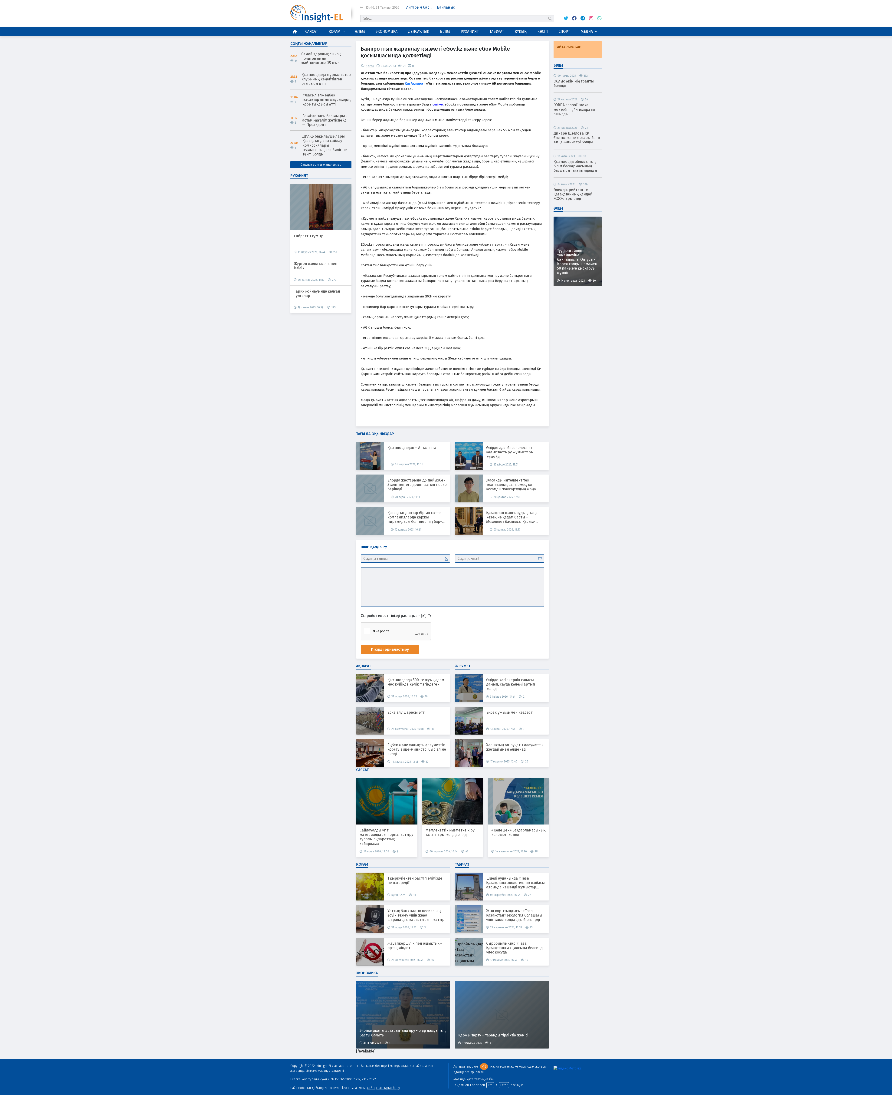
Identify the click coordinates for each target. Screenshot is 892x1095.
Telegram (581, 18)
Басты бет (294, 31)
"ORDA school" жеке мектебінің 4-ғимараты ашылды (574, 109)
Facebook (573, 18)
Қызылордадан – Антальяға (411, 447)
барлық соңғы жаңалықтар (321, 165)
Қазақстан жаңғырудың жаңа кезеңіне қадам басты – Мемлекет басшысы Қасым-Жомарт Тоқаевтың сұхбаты (512, 517)
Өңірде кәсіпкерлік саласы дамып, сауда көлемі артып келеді (510, 684)
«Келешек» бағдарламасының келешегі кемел (518, 832)
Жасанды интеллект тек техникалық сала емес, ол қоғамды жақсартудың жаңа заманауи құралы (511, 484)
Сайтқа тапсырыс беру (383, 1088)
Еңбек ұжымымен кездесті (509, 712)
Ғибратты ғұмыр (308, 236)
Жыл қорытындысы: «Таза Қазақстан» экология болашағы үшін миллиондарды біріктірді (514, 915)
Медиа (587, 31)
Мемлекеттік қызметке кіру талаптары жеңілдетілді (450, 832)
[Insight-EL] (317, 13)
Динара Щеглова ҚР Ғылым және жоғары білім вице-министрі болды (577, 137)
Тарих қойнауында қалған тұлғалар (317, 293)
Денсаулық (418, 31)
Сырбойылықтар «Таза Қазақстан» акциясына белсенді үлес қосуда (515, 947)
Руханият (470, 31)
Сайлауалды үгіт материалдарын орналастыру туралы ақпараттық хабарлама (386, 837)
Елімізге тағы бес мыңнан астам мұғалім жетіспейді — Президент (325, 120)
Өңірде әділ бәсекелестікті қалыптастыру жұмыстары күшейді (510, 452)
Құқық (520, 31)
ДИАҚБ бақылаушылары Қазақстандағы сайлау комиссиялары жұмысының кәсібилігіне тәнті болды (324, 145)
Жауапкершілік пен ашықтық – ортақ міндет (414, 945)
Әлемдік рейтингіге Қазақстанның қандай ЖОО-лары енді (573, 194)
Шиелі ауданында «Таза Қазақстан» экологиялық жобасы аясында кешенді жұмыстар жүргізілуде (515, 883)
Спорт (564, 31)
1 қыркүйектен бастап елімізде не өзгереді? (414, 880)
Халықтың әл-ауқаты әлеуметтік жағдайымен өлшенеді (515, 747)
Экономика (386, 31)
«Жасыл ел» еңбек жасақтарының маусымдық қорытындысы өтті (326, 99)
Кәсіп (542, 31)
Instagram (589, 18)
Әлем (360, 31)
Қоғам (334, 31)
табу (550, 18)
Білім (445, 31)
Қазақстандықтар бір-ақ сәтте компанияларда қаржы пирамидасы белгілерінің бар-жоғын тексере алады (414, 517)
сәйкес (438, 104)
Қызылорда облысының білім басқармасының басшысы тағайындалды (575, 166)
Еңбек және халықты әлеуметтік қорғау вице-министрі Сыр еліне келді (416, 749)
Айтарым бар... (419, 7)
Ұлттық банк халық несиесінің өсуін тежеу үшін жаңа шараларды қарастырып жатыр (415, 915)
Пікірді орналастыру (390, 649)
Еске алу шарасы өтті (406, 712)
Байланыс (446, 7)
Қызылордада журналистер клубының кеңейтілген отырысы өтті (326, 79)
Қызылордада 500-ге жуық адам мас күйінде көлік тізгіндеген (415, 682)
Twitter (564, 18)
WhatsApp (598, 18)
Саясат (311, 31)
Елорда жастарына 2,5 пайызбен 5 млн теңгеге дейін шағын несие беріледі (417, 484)
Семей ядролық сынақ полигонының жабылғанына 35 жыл (321, 58)
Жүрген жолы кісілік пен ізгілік (315, 265)
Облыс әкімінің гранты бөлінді (574, 83)
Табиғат (496, 31)
